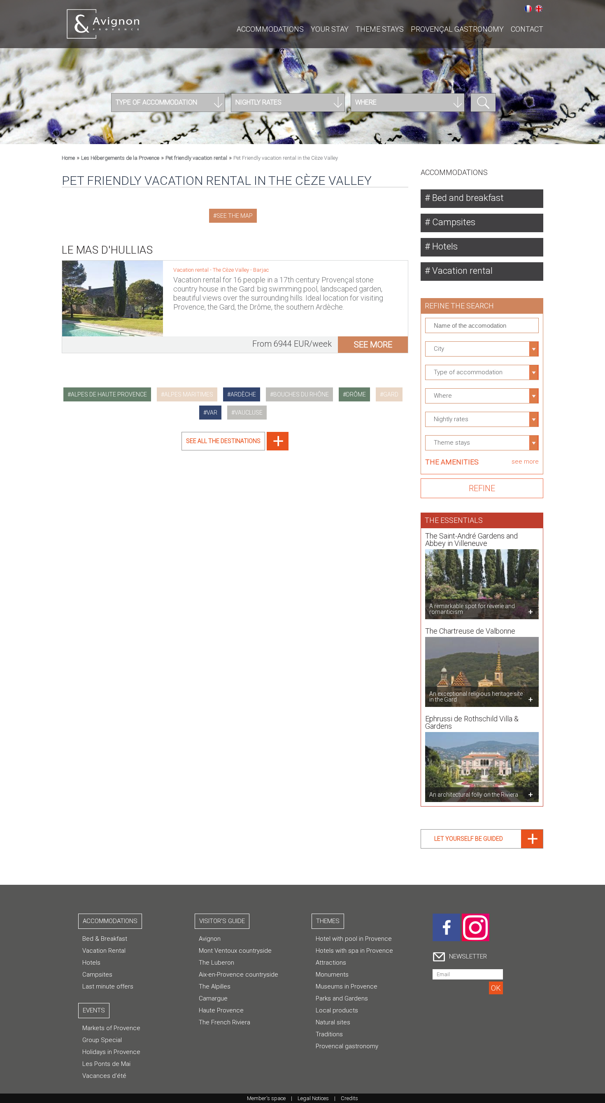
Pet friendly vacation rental (196, 158)
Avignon (210, 938)
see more (373, 345)
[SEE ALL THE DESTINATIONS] (235, 448)
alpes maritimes (188, 394)
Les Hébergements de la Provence (120, 158)
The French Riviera (224, 1022)
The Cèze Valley (231, 270)
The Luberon (216, 962)
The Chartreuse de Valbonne (470, 631)
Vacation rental (461, 271)
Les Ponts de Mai (106, 1064)
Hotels (444, 246)
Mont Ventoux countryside (235, 950)
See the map (234, 215)
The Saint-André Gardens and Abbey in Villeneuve (471, 540)
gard (390, 394)
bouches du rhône (301, 394)
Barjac (261, 270)
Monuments (332, 974)
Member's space (266, 1098)
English (539, 9)
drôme (356, 394)
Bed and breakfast (467, 198)
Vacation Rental (104, 950)
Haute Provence (221, 1010)
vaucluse (249, 412)
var (212, 412)
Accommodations (270, 29)
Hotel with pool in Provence (354, 938)
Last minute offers (107, 986)
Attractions (331, 962)
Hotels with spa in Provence (354, 950)
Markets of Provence (111, 1028)
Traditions (329, 1034)
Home (68, 158)
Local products (337, 1010)
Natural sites (333, 1022)
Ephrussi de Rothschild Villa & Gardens (472, 722)
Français (528, 9)
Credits (349, 1098)
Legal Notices (313, 1098)
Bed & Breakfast (104, 938)
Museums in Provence (346, 986)
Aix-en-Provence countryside (238, 974)
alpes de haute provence (109, 394)
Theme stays (380, 29)
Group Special (102, 1040)
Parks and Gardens (342, 998)
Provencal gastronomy (347, 1046)
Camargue (213, 998)
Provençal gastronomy (457, 29)
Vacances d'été (104, 1076)
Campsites (452, 222)
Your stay (330, 29)
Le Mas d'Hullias (107, 250)
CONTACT (527, 29)
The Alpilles (214, 986)
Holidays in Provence (111, 1052)
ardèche (243, 394)
